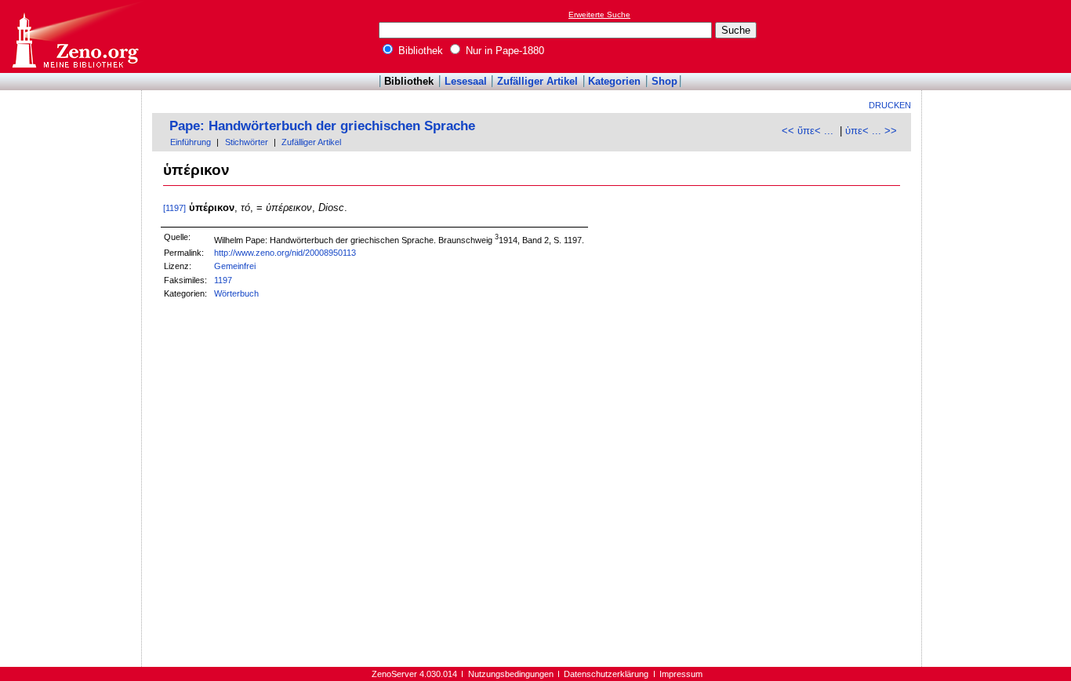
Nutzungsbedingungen (511, 674)
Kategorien (614, 81)
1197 (223, 280)
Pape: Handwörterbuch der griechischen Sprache (322, 125)
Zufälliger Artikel (537, 81)
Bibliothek (419, 50)
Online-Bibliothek (74, 36)
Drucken (890, 105)
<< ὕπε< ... (807, 131)
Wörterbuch (236, 293)
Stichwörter (246, 142)
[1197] (174, 208)
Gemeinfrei (235, 266)
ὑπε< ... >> (871, 131)
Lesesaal (466, 81)
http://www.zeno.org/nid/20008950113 (285, 252)
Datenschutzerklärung (606, 674)
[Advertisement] (998, 36)
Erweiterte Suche (599, 14)
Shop (664, 81)
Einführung (190, 142)
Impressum (681, 674)
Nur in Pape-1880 (503, 50)
